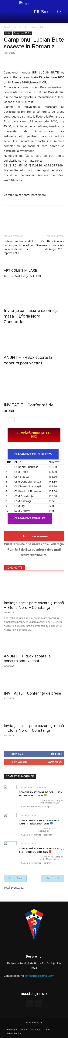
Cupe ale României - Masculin (36, 834)
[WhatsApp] (33, 61)
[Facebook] (7, 61)
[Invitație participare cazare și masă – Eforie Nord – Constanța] (34, 292)
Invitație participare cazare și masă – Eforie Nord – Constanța (31, 316)
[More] (42, 61)
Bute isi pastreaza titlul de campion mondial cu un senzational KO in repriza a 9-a (18, 247)
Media (17, 27)
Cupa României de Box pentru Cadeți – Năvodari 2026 (39, 822)
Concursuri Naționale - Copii (36, 806)
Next (49, 878)
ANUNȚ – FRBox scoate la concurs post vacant (27, 658)
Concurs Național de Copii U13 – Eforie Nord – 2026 (40, 794)
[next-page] (12, 419)
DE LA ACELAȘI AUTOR (22, 276)
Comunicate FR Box (35, 27)
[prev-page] (6, 419)
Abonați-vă (55, 761)
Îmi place (56, 753)
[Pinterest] (25, 61)
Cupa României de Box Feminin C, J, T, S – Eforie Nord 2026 (41, 850)
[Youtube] (38, 1003)
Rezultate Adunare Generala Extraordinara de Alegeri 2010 (50, 245)
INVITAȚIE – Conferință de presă (32, 693)
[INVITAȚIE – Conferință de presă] (34, 383)
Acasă (7, 27)
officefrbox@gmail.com (39, 975)
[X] (16, 61)
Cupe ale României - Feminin (36, 862)
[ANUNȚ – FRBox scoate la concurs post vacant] (34, 339)
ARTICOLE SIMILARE (20, 270)
